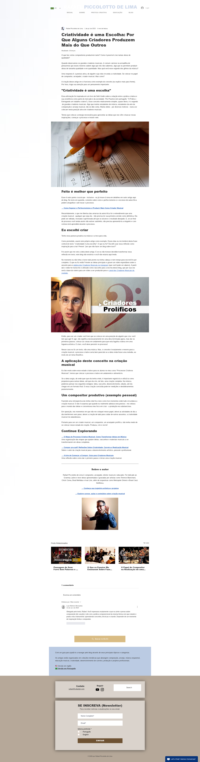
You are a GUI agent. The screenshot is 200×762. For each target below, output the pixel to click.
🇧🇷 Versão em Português (65, 669)
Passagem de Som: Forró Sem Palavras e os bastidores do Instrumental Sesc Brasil (66, 568)
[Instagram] (102, 690)
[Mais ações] (137, 607)
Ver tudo (146, 543)
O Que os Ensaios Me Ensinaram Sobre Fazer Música (99, 568)
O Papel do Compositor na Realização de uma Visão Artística (133, 568)
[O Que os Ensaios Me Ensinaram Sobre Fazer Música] (100, 555)
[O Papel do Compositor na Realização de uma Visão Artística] (134, 555)
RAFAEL (73, 7)
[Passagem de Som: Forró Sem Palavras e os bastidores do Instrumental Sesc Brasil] (66, 555)
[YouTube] (97, 690)
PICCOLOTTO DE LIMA (110, 7)
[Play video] (100, 304)
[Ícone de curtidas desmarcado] (67, 623)
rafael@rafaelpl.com (76, 689)
